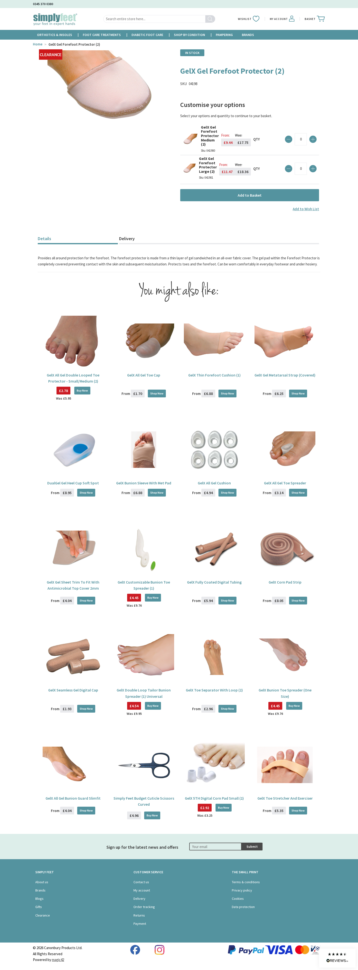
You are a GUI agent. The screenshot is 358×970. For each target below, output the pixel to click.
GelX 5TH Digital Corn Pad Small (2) (214, 798)
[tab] (78, 239)
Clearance (42, 915)
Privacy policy (242, 890)
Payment (139, 923)
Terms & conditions (246, 882)
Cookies (238, 898)
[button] (337, 958)
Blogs (39, 898)
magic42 (58, 959)
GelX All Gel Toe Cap (143, 375)
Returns (139, 915)
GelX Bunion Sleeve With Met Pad (143, 483)
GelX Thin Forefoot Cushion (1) (214, 375)
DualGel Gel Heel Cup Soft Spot (73, 483)
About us (41, 882)
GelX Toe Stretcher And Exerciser (285, 798)
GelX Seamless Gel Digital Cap (73, 690)
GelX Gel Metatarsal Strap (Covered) (284, 375)
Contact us (141, 882)
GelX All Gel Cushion (214, 483)
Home (37, 44)
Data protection (243, 907)
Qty (256, 139)
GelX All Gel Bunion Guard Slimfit (73, 798)
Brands (40, 890)
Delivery (127, 238)
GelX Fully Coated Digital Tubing (214, 582)
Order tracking (144, 907)
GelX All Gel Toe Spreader (285, 483)
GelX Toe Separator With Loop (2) (214, 690)
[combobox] (159, 19)
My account (141, 890)
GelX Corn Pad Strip (285, 582)
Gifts (38, 907)
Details (44, 238)
